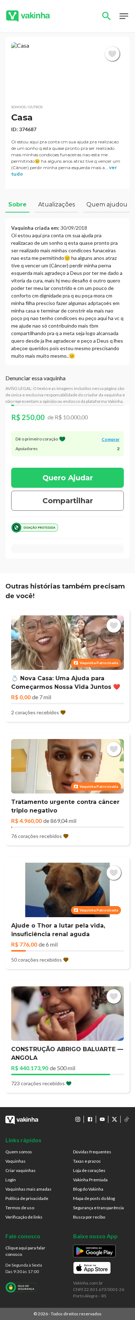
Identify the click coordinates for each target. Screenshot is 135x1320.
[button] (67, 70)
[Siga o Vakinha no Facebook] (90, 1119)
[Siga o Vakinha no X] (114, 1119)
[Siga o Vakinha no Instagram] (78, 1119)
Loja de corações (89, 1170)
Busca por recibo (89, 1217)
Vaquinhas (15, 1161)
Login (10, 1179)
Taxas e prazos (87, 1161)
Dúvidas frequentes (92, 1151)
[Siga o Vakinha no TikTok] (127, 1119)
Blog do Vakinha (88, 1189)
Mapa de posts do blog (94, 1198)
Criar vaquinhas (20, 1170)
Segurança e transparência (98, 1207)
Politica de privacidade (26, 1198)
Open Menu (124, 16)
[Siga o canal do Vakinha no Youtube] (102, 1119)
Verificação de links (23, 1217)
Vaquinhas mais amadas (28, 1189)
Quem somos (18, 1151)
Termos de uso (19, 1207)
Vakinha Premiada (90, 1179)
